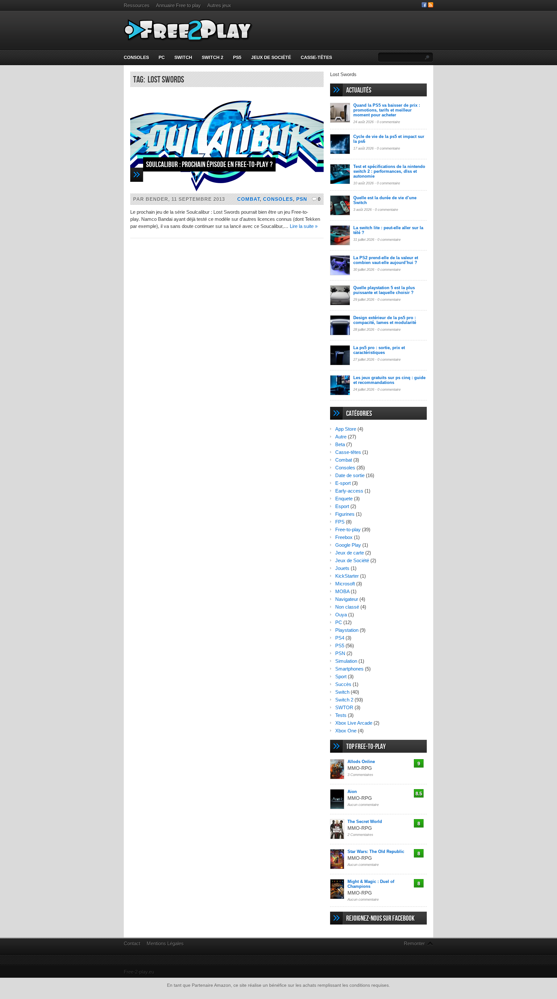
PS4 (339, 638)
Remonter (414, 943)
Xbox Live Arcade (353, 723)
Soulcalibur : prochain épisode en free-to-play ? (209, 164)
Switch (183, 57)
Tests (341, 715)
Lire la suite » (304, 226)
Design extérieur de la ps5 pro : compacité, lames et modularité (384, 320)
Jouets (342, 568)
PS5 (237, 57)
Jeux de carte (349, 552)
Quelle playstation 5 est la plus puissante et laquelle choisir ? (384, 290)
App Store (345, 429)
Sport (341, 676)
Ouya (341, 614)
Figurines (345, 514)
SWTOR (344, 707)
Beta (340, 444)
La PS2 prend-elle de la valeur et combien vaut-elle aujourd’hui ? (385, 260)
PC (162, 57)
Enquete (344, 498)
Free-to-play (348, 529)
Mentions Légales (165, 943)
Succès (343, 684)
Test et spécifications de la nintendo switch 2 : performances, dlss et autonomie (389, 171)
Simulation (346, 661)
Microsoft (345, 583)
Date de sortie (350, 475)
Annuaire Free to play (178, 5)
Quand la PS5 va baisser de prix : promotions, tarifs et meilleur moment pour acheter (386, 110)
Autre (341, 436)
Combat (248, 199)
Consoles (136, 57)
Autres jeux (219, 5)
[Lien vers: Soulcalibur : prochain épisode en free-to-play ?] (227, 191)
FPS (340, 521)
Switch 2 (212, 57)
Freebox (344, 537)
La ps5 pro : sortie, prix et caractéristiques (379, 350)
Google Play (348, 545)
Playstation (346, 630)
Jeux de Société (271, 57)
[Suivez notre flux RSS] (430, 5)
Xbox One (346, 730)
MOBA (342, 591)
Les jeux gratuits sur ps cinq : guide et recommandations (389, 380)
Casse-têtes (316, 57)
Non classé (347, 607)
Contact (132, 943)
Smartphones (349, 668)
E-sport (343, 483)
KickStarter (347, 576)
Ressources (137, 5)
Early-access (349, 491)
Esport (342, 506)
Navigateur (346, 599)
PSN (301, 199)
